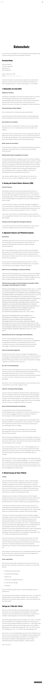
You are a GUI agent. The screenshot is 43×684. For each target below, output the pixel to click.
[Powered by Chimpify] (38, 682)
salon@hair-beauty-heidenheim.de (13, 76)
